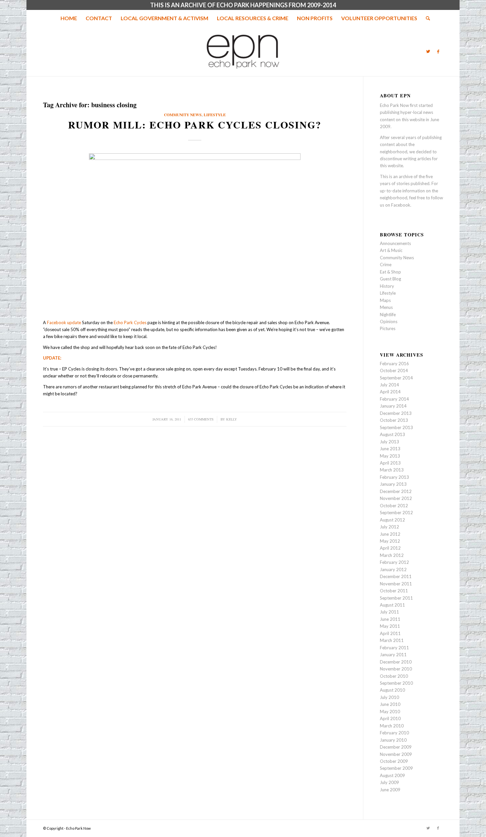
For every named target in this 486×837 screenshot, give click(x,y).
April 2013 (390, 463)
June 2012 (390, 534)
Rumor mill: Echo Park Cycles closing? (194, 124)
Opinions (388, 321)
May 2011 (390, 626)
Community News (183, 115)
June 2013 (390, 448)
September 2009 (396, 768)
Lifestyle (215, 115)
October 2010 (394, 676)
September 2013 (396, 427)
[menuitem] (68, 18)
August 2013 (392, 434)
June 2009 (390, 789)
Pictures (387, 328)
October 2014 (394, 370)
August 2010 (392, 690)
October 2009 (394, 761)
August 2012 (392, 519)
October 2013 (394, 420)
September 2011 (396, 598)
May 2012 (390, 541)
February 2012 (394, 562)
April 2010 (390, 718)
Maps (385, 300)
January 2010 (393, 740)
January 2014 (393, 406)
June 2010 (390, 704)
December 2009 (396, 747)
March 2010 (392, 725)
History (387, 286)
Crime (385, 264)
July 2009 (389, 782)
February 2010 (394, 732)
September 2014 (396, 377)
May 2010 (390, 711)
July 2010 (389, 697)
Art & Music (391, 250)
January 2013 (393, 484)
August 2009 (392, 775)
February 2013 (394, 477)
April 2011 (390, 633)
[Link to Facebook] (438, 51)
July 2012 (389, 526)
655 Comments (201, 419)
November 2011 (396, 583)
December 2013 (396, 413)
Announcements (395, 243)
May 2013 (390, 456)
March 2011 (392, 640)
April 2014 (390, 391)
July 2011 (389, 612)
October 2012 (394, 505)
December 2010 (396, 662)
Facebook (400, 205)
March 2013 (392, 469)
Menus (386, 307)
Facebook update (64, 322)
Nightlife (388, 314)
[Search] (426, 18)
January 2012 (393, 569)
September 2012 (396, 512)
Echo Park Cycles (130, 322)
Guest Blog (390, 278)
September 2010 (396, 683)
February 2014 (394, 399)
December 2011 (396, 576)
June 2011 (390, 619)
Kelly (231, 419)
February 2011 (394, 647)
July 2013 (389, 441)
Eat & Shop (390, 271)
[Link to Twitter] (428, 51)
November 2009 (396, 754)
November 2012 (396, 498)
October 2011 (394, 590)
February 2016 (394, 363)
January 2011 (393, 654)
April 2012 (390, 548)
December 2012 (396, 491)
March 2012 (392, 555)
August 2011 (392, 605)
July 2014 (389, 384)
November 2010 (396, 668)
